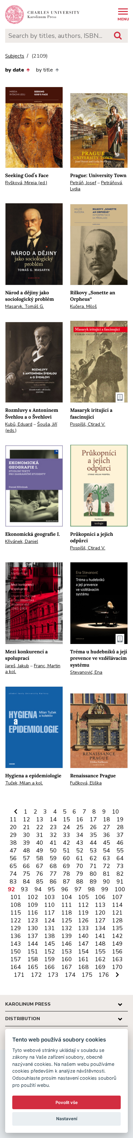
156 (117, 951)
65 (13, 866)
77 (53, 874)
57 (26, 858)
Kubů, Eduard (18, 424)
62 (93, 858)
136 (15, 936)
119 (83, 913)
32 (53, 835)
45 (106, 843)
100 (120, 889)
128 (117, 920)
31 (39, 835)
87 (66, 881)
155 (100, 951)
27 (106, 827)
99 (104, 889)
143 (15, 944)
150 (15, 951)
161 (83, 959)
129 (15, 928)
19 (120, 819)
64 (120, 858)
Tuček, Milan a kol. (24, 783)
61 (79, 858)
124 (49, 920)
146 (66, 944)
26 (93, 827)
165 (32, 967)
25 (79, 827)
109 (32, 905)
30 (26, 835)
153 (66, 951)
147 (83, 944)
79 (79, 874)
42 (66, 843)
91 (120, 881)
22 (39, 827)
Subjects (14, 56)
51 (66, 850)
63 (106, 858)
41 (53, 843)
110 (49, 905)
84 (26, 881)
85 (39, 881)
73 (120, 866)
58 (39, 858)
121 (117, 913)
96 (64, 889)
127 (100, 920)
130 (32, 928)
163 (117, 959)
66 (26, 866)
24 (66, 827)
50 (53, 850)
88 (79, 881)
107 (117, 897)
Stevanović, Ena (86, 672)
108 (15, 905)
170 (117, 967)
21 (26, 827)
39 (26, 843)
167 (66, 967)
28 (120, 827)
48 (26, 850)
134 (100, 928)
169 (100, 967)
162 (100, 959)
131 (49, 928)
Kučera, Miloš (83, 306)
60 (66, 858)
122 (15, 920)
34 (79, 835)
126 (83, 920)
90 (106, 881)
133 (83, 928)
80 (93, 874)
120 (100, 913)
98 (91, 889)
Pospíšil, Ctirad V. (87, 424)
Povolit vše (67, 1102)
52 (79, 850)
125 (66, 920)
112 (83, 905)
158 (32, 959)
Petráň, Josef (83, 183)
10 (115, 812)
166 (49, 967)
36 (106, 835)
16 (79, 819)
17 (93, 819)
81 (106, 874)
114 (117, 905)
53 (93, 850)
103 (49, 897)
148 (100, 944)
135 (117, 928)
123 (32, 920)
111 (66, 905)
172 (36, 975)
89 (93, 881)
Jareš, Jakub (17, 666)
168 (83, 967)
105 (83, 897)
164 (15, 967)
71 (93, 866)
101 (15, 897)
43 (79, 843)
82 (120, 874)
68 (53, 866)
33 (66, 835)
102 (32, 897)
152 (49, 951)
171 (19, 975)
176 (103, 975)
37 (120, 835)
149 (117, 944)
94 (38, 889)
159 (49, 959)
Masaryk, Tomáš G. (24, 306)
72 (106, 866)
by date (14, 69)
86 (53, 881)
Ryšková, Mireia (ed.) (26, 183)
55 (120, 850)
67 (39, 866)
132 (66, 928)
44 (93, 843)
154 (83, 951)
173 (53, 975)
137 (32, 936)
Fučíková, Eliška (86, 783)
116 (32, 913)
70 (79, 866)
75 (26, 874)
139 (66, 936)
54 (106, 850)
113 (100, 905)
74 (13, 874)
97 (78, 889)
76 (39, 874)
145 (49, 944)
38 (13, 843)
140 (83, 936)
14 (53, 819)
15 (66, 819)
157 (15, 959)
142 (117, 936)
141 (100, 936)
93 (24, 889)
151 (32, 951)
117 (49, 913)
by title (44, 69)
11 (13, 819)
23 (53, 827)
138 (49, 936)
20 (13, 827)
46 (120, 843)
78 (66, 874)
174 (70, 975)
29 (13, 835)
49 (39, 850)
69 (66, 866)
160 (66, 959)
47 (13, 850)
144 (32, 944)
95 (51, 889)
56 (13, 858)
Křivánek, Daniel (21, 541)
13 (39, 819)
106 (100, 897)
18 (106, 819)
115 (15, 913)
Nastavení (66, 1118)
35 (93, 835)
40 (39, 843)
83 (13, 881)
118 (66, 913)
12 (26, 819)
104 (66, 897)
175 (87, 975)
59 (53, 858)
